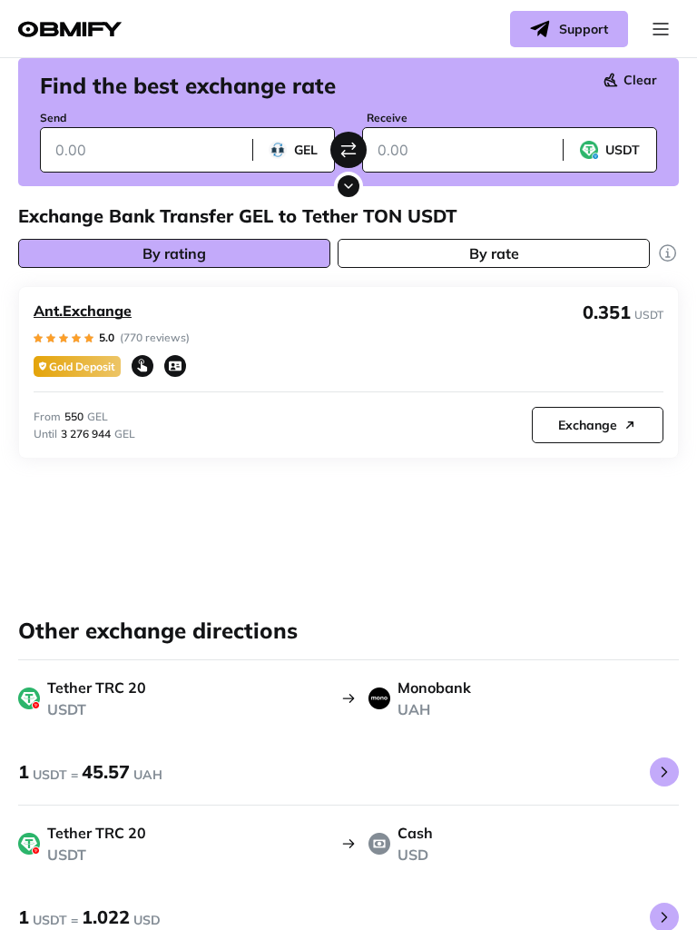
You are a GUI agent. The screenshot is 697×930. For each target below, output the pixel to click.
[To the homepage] (70, 30)
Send (53, 117)
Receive (387, 117)
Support (583, 29)
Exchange (587, 425)
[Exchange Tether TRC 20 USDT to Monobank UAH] (664, 772)
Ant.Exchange (83, 311)
